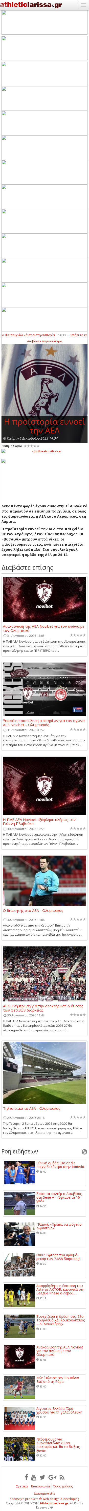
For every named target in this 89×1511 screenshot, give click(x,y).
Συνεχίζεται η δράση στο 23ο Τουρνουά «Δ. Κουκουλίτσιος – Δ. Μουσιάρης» (60, 1320)
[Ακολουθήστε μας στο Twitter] (42, 1477)
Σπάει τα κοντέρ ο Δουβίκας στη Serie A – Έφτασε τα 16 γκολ (59, 1197)
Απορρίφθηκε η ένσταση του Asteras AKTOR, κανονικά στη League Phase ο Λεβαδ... (60, 1289)
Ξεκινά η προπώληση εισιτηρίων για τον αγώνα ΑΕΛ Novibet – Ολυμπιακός (44, 722)
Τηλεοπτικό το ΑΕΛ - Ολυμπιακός (31, 1108)
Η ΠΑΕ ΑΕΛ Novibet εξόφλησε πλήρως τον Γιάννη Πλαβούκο (39, 821)
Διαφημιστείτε (44, 1493)
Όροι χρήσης (63, 1486)
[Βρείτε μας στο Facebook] (26, 1477)
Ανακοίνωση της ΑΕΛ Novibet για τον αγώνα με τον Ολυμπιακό (43, 628)
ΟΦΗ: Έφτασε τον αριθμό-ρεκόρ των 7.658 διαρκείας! (58, 1257)
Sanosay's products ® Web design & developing (44, 1499)
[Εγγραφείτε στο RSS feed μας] (62, 1477)
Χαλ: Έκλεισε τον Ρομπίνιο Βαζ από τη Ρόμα (57, 1380)
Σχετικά (22, 1486)
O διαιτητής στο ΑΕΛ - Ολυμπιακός (33, 910)
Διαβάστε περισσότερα (44, 341)
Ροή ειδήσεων (19, 1151)
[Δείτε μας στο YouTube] (33, 1477)
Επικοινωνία (40, 1486)
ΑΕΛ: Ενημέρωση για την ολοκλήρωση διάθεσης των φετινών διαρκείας (43, 1008)
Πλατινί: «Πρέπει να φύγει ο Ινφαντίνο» (59, 1226)
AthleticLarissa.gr (54, 1503)
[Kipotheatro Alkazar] (44, 451)
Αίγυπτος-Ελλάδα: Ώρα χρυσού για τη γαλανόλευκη (59, 1410)
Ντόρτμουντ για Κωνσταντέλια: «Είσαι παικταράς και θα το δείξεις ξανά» (58, 1445)
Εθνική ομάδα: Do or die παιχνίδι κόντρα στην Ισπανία (60, 1165)
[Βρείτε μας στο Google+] (52, 1477)
